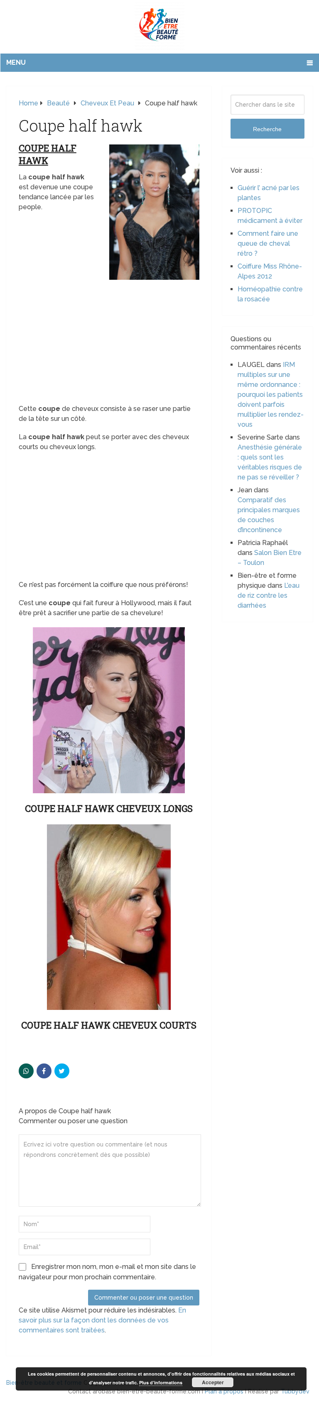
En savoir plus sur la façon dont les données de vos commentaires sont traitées (102, 1320)
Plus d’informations (160, 1382)
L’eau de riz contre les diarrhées (268, 595)
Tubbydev (295, 1391)
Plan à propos (224, 1391)
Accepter (213, 1382)
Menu (16, 62)
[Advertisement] (109, 342)
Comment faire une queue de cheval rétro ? (268, 243)
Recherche (267, 129)
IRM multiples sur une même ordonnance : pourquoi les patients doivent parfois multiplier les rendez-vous (271, 394)
